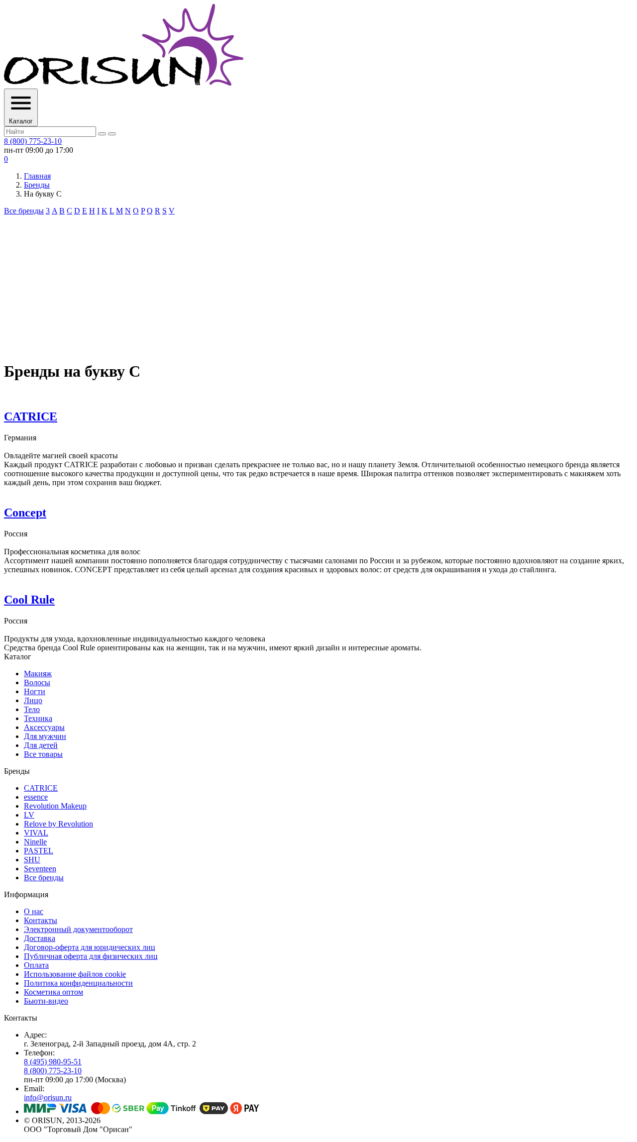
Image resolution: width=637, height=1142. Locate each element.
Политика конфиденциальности (78, 983)
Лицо (33, 700)
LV (29, 815)
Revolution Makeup (55, 806)
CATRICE (30, 416)
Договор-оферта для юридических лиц (89, 947)
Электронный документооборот (78, 929)
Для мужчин (45, 736)
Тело (32, 709)
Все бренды (24, 211)
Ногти (34, 691)
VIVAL (36, 833)
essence (36, 797)
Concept (25, 512)
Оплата (36, 965)
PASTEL (38, 850)
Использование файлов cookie (75, 974)
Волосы (37, 682)
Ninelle (35, 841)
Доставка (39, 938)
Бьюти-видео (46, 1001)
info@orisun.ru (48, 1097)
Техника (38, 718)
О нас (33, 911)
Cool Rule (29, 599)
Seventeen (40, 868)
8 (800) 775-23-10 (33, 141)
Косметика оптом (53, 992)
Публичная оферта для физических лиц (91, 956)
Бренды (37, 185)
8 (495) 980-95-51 (53, 1061)
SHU (32, 859)
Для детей (41, 745)
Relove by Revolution (58, 824)
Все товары (43, 754)
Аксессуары (44, 727)
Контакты (40, 920)
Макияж (38, 673)
